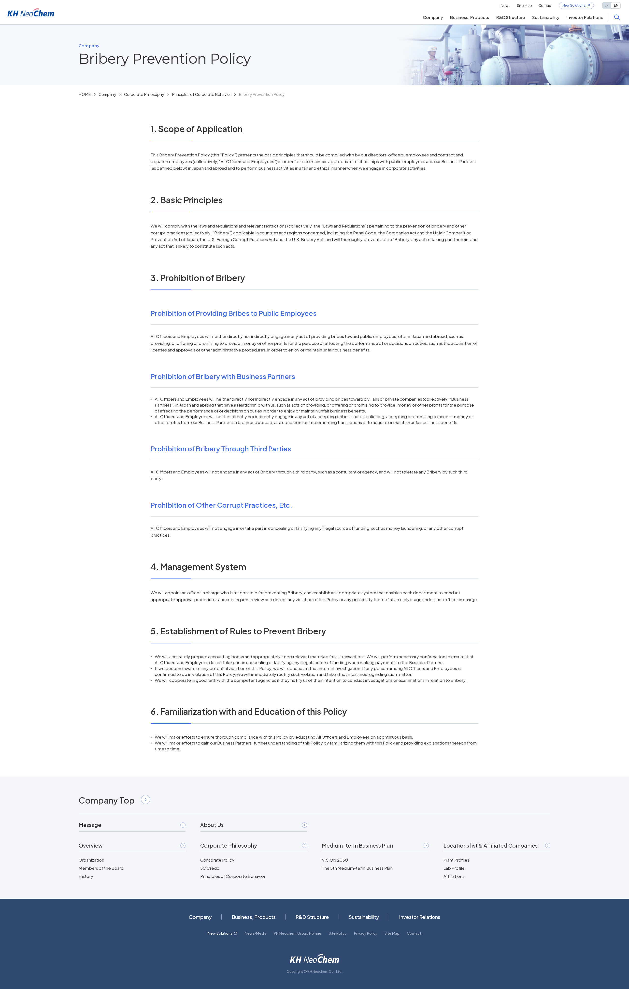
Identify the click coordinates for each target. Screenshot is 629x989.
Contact (545, 5)
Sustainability (545, 17)
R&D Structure (510, 17)
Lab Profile (454, 868)
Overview (91, 845)
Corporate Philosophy (144, 94)
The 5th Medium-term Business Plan (357, 868)
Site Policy (338, 933)
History (86, 876)
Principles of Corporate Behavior (201, 94)
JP (607, 5)
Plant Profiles (456, 860)
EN (616, 5)
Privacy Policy (365, 933)
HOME (85, 94)
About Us (212, 825)
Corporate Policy (217, 860)
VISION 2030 (335, 860)
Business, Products (469, 17)
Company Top (107, 800)
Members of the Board (101, 868)
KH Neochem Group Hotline (297, 933)
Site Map (524, 5)
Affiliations (453, 876)
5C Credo (209, 868)
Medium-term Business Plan (357, 845)
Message (90, 825)
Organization (91, 860)
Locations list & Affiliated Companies (490, 845)
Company (433, 17)
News (506, 5)
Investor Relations (585, 17)
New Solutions (573, 5)
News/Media (256, 933)
